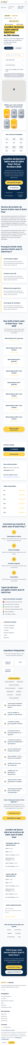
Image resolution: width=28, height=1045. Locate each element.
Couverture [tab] (10, 694)
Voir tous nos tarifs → (11, 917)
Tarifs (20, 662)
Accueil (4, 7)
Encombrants (17, 929)
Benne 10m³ (4, 1016)
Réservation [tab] (20, 681)
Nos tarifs (3, 998)
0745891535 (14, 449)
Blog (2, 1003)
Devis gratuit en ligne (14, 182)
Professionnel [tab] (9, 48)
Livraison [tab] (20, 688)
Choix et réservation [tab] (10, 688)
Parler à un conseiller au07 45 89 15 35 (14, 70)
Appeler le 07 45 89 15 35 (14, 972)
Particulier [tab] (18, 48)
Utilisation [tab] (18, 691)
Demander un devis (6, 1007)
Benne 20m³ (4, 1018)
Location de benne (11, 7)
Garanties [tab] (18, 694)
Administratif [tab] (10, 691)
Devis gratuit (14, 454)
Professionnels (11, 936)
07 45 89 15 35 (14, 188)
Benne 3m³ (4, 1014)
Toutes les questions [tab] (14, 678)
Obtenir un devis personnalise (14, 429)
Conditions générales (8, 670)
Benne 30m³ (4, 1020)
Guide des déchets (8, 663)
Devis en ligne (14, 75)
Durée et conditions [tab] (14, 685)
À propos (3, 1005)
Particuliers (18, 933)
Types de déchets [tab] (9, 681)
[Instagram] (4, 990)
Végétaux (9, 933)
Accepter (11, 1042)
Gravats (9, 929)
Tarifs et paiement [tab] (14, 698)
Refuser (4, 1042)
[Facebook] (1, 990)
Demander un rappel (14, 818)
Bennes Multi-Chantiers (7, 1001)
